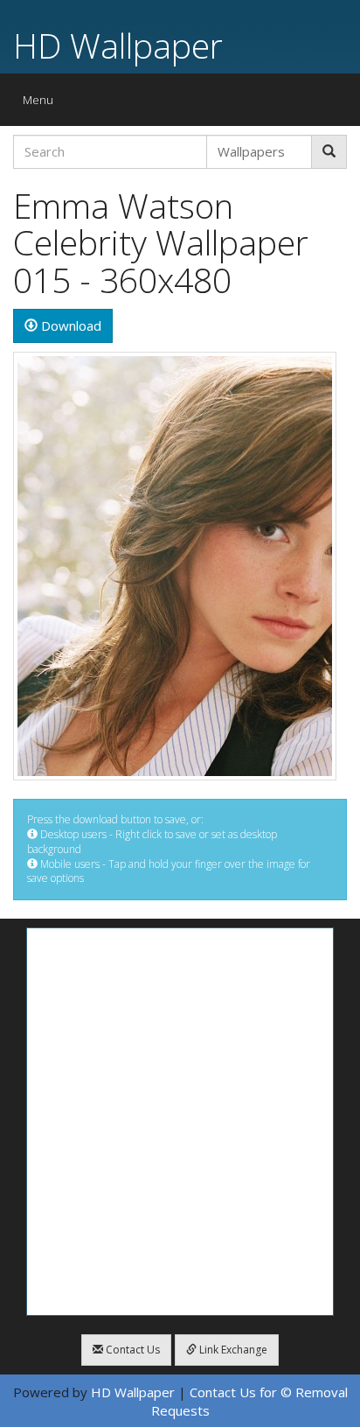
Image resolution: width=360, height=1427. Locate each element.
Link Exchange (232, 1349)
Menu (42, 103)
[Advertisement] (180, 1121)
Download (69, 325)
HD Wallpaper (118, 45)
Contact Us (131, 1349)
